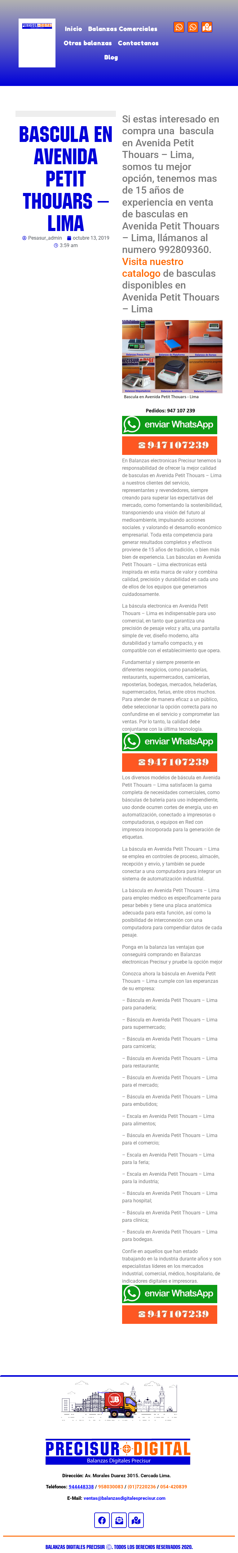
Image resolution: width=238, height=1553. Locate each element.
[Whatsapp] (179, 27)
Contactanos (138, 42)
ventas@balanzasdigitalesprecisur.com (124, 1498)
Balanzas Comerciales (122, 28)
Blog (111, 57)
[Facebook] (102, 1520)
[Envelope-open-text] (119, 1520)
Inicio (73, 28)
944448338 (81, 1487)
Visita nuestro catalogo (152, 267)
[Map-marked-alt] (206, 27)
